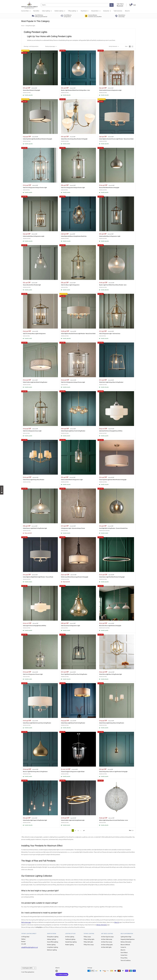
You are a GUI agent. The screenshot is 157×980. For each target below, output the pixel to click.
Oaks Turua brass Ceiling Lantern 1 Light (70, 625)
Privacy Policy (124, 958)
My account (120, 6)
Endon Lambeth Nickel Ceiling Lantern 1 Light (72, 479)
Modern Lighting (69, 944)
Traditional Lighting (70, 939)
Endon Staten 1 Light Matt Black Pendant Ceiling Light (112, 577)
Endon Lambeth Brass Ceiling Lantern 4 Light (33, 236)
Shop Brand (84, 11)
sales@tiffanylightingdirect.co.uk (29, 947)
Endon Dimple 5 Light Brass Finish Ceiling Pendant (73, 431)
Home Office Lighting (52, 942)
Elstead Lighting (65, 579)
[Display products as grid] (130, 46)
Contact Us (123, 947)
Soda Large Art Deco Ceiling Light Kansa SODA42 (34, 625)
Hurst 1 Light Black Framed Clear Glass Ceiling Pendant (74, 674)
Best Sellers (36, 11)
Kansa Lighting (103, 433)
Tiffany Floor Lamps (89, 944)
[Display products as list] (132, 46)
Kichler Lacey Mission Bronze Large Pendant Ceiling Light (74, 577)
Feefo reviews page (26, 922)
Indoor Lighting (46, 11)
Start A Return (124, 952)
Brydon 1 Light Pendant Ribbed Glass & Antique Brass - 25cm (75, 90)
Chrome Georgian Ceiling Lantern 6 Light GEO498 (72, 771)
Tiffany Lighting (72, 11)
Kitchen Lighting (51, 944)
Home (22, 25)
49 (83, 830)
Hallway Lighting (51, 939)
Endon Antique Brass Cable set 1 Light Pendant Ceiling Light (113, 771)
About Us (127, 11)
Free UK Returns (67, 16)
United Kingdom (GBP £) (27, 968)
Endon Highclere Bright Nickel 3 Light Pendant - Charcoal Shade (38, 577)
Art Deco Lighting (69, 936)
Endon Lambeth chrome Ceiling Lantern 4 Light (110, 90)
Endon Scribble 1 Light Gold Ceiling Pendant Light (72, 820)
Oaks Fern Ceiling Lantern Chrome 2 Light (33, 674)
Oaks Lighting (26, 189)
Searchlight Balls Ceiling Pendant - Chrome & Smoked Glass (113, 528)
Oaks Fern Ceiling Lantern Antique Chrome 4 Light (73, 382)
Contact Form (124, 955)
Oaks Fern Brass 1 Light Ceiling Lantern (70, 285)
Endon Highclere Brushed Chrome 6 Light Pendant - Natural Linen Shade (78, 333)
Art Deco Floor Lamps (106, 942)
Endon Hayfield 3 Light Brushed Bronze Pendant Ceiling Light (37, 139)
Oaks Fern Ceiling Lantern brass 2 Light (32, 431)
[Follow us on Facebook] (56, 971)
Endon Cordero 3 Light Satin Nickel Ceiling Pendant (35, 382)
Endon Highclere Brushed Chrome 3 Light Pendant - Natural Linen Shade (116, 139)
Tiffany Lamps (87, 936)
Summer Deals (25, 11)
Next (130, 830)
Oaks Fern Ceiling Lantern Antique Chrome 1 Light (73, 187)
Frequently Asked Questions (128, 939)
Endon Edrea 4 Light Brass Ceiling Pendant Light (110, 674)
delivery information (101, 924)
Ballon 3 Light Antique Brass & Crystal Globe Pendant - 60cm (113, 820)
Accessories (106, 11)
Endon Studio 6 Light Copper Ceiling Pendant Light (35, 820)
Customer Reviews (95, 16)
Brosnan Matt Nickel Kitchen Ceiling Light (109, 187)
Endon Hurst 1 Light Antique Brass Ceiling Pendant (111, 382)
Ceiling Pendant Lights (30, 25)
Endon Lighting (27, 92)
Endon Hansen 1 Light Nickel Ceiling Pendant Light (35, 528)
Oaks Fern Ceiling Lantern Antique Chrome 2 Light (35, 187)
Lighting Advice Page (126, 936)
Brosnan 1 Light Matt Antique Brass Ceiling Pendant (35, 771)
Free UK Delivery (41, 16)
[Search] (111, 5)
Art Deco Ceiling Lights (107, 944)
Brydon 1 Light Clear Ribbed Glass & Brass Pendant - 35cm (112, 285)
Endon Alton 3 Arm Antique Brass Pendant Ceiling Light (74, 139)
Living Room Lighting (52, 947)
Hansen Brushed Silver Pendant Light (32, 285)
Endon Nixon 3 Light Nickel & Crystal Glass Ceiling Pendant (37, 723)
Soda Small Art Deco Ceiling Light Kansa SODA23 (110, 431)
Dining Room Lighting (52, 936)
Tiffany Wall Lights (88, 942)
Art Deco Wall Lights (106, 947)
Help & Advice (121, 16)
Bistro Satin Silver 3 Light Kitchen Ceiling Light (110, 625)
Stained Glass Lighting (71, 942)
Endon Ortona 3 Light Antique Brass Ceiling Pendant (111, 723)
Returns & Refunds (125, 944)
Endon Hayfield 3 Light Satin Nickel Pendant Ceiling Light (112, 479)
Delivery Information (126, 942)
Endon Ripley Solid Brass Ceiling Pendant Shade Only (74, 236)
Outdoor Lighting (59, 11)
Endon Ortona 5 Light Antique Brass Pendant (33, 479)
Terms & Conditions (126, 960)
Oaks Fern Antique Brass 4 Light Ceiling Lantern (34, 333)
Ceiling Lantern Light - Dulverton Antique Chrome (73, 528)
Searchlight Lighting (104, 530)
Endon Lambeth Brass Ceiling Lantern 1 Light (109, 236)
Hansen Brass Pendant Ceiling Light (31, 90)
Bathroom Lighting (52, 950)
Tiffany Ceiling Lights (89, 939)
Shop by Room (95, 11)
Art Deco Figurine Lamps (107, 936)
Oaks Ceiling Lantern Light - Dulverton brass (109, 333)
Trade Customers (118, 11)
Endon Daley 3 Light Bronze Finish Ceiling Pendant (73, 723)
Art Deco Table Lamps (106, 939)
